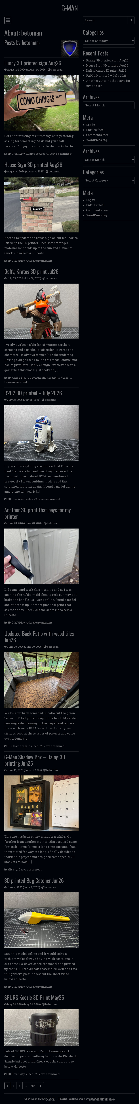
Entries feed (95, 130)
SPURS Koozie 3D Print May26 (34, 997)
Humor (30, 153)
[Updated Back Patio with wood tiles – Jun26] (41, 680)
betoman (57, 69)
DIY (14, 260)
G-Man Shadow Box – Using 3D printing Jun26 (34, 760)
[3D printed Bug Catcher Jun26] (41, 920)
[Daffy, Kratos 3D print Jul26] (41, 311)
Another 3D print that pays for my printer (37, 513)
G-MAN (69, 8)
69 (33, 1086)
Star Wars (18, 499)
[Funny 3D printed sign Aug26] (41, 103)
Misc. (11, 869)
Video (21, 260)
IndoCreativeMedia (101, 1098)
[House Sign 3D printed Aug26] (41, 204)
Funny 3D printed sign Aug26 (32, 63)
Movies (40, 153)
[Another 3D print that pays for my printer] (41, 556)
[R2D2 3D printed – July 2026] (41, 433)
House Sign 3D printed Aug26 (33, 164)
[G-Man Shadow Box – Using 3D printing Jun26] (41, 803)
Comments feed (97, 135)
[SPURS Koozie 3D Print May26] (41, 1027)
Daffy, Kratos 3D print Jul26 (31, 271)
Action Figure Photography (29, 377)
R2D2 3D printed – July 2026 (33, 393)
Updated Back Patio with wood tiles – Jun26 (41, 636)
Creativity (18, 153)
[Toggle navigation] (7, 20)
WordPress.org (96, 140)
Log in (90, 125)
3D (9, 153)
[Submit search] (131, 20)
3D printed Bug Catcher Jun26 (34, 880)
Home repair (21, 746)
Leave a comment (61, 153)
